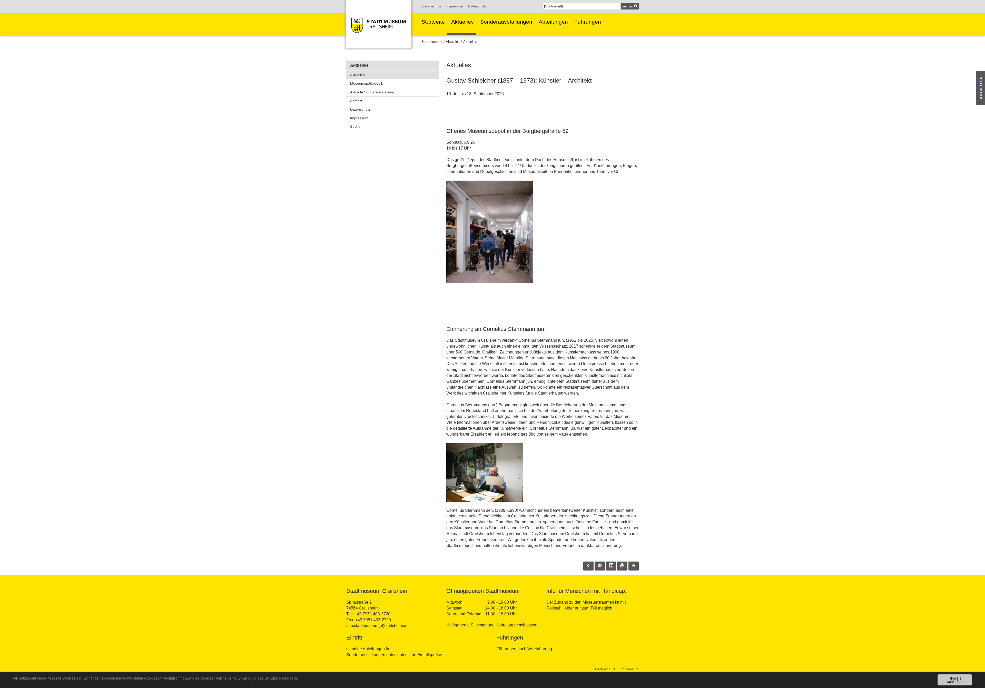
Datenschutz (477, 6)
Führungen (587, 22)
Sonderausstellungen (506, 22)
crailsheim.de (431, 6)
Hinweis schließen (955, 679)
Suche (355, 126)
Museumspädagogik (366, 83)
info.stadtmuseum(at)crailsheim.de (377, 625)
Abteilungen (553, 22)
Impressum (454, 6)
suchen (628, 6)
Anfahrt (356, 101)
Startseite (433, 22)
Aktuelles (462, 22)
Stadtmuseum (431, 42)
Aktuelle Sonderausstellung (372, 92)
